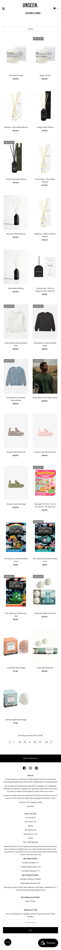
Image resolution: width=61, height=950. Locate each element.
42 (47, 742)
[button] (7, 942)
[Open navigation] (3, 9)
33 (20, 742)
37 (40, 742)
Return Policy (30, 901)
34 (25, 742)
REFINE (30, 29)
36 (35, 742)
